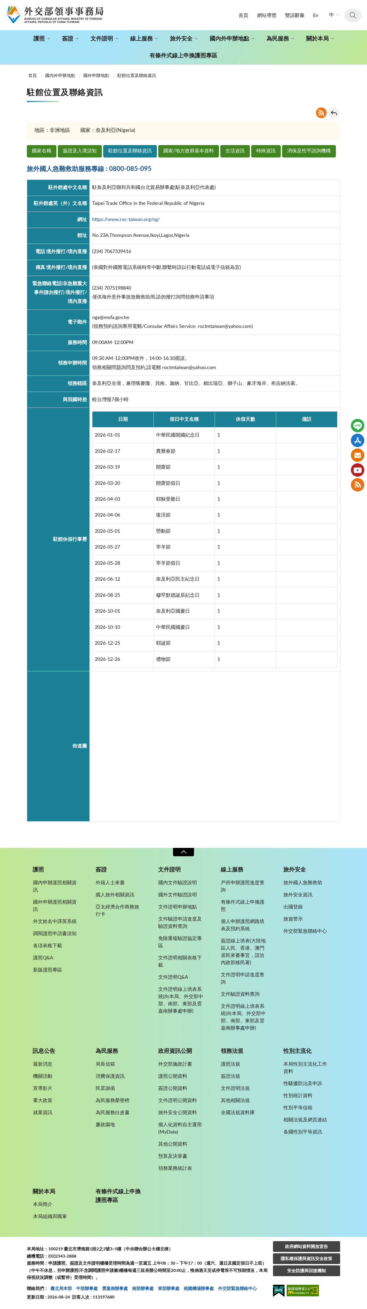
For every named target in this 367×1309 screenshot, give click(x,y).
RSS (321, 112)
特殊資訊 (266, 151)
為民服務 (278, 38)
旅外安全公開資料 (177, 1112)
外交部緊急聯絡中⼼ (237, 1288)
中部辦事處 (87, 1288)
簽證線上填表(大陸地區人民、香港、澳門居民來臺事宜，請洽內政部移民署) (243, 952)
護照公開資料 (172, 1076)
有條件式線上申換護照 (242, 906)
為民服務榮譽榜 (112, 1100)
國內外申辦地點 (229, 38)
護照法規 (230, 1064)
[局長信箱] (357, 455)
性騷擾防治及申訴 (302, 1083)
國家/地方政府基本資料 (188, 151)
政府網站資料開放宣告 (306, 1246)
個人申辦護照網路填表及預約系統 (242, 925)
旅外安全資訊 (297, 895)
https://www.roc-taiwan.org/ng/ (126, 219)
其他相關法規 (235, 1100)
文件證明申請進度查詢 (242, 979)
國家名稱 (41, 151)
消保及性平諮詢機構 (309, 151)
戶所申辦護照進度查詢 (242, 886)
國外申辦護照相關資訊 (55, 906)
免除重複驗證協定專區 (180, 942)
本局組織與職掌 (50, 1216)
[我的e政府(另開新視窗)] (279, 1292)
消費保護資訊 (110, 1076)
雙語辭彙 (294, 15)
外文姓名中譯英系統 (55, 921)
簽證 (67, 38)
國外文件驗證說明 (177, 895)
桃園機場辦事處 (199, 1288)
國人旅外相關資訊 (115, 895)
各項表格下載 (47, 945)
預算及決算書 (172, 1156)
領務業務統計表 (175, 1168)
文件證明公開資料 (177, 1100)
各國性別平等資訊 (302, 1132)
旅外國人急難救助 (302, 882)
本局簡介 (42, 1204)
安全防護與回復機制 (306, 1271)
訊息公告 (44, 1051)
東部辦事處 (168, 1288)
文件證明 (102, 38)
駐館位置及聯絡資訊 (130, 151)
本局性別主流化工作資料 (305, 1068)
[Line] (357, 425)
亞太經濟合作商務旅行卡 (117, 911)
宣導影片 (42, 1088)
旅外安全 (181, 38)
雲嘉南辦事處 (115, 1288)
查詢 (353, 15)
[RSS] (357, 485)
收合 (183, 852)
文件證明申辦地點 (177, 907)
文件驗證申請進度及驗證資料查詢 (180, 923)
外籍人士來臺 (110, 882)
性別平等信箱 (297, 1108)
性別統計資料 (297, 1095)
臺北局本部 (61, 1288)
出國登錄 (293, 907)
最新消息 (42, 1064)
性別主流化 (297, 1051)
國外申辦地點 (96, 75)
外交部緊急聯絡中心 (305, 931)
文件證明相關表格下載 (180, 962)
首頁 (243, 15)
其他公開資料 (172, 1144)
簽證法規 (230, 1076)
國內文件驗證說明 (177, 882)
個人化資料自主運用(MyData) (180, 1128)
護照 (39, 38)
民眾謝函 (105, 1088)
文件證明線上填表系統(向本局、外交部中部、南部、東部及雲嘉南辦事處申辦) (180, 1000)
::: (3, 4)
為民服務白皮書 (112, 1112)
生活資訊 (235, 151)
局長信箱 (105, 1064)
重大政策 (42, 1100)
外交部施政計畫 (175, 1064)
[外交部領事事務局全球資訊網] (54, 14)
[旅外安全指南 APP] (357, 440)
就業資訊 (42, 1112)
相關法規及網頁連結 (305, 1120)
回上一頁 (334, 112)
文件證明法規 (235, 1088)
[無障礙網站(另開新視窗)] (303, 1291)
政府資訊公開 (175, 1051)
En (315, 15)
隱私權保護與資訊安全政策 (306, 1259)
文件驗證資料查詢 (240, 994)
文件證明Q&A (173, 977)
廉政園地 (105, 1124)
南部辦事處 (143, 1288)
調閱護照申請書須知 (55, 933)
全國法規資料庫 (238, 1112)
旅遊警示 (293, 919)
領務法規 (232, 1051)
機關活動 (42, 1076)
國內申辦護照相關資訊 (55, 886)
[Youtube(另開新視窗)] (357, 470)
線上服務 (141, 38)
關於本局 (317, 38)
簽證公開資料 (172, 1088)
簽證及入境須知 (80, 151)
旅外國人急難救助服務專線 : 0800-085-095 (89, 169)
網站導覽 (266, 15)
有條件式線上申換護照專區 (183, 55)
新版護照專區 (47, 970)
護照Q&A (43, 958)
